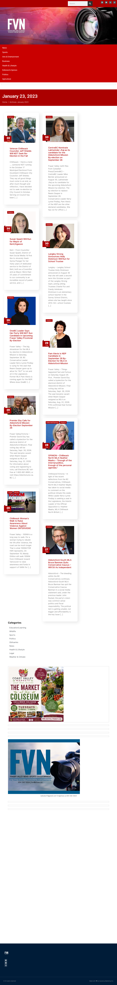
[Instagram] (110, 2)
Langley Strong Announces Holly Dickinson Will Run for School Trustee (59, 258)
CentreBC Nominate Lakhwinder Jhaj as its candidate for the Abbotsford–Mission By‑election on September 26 (59, 153)
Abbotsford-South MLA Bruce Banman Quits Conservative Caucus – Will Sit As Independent (60, 564)
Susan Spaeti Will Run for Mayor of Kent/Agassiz (20, 241)
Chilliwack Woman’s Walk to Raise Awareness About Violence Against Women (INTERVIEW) (20, 523)
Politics (5, 74)
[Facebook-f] (102, 2)
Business (6, 61)
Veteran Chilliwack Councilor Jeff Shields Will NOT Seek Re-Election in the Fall (20, 152)
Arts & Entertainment (10, 57)
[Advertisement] (91, 25)
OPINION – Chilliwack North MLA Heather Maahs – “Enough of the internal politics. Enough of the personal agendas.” (60, 461)
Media (16, 492)
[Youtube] (106, 2)
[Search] (90, 3)
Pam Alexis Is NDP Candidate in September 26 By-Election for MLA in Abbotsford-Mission (58, 358)
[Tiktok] (114, 2)
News (4, 48)
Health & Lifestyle (9, 66)
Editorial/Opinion (52, 422)
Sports (5, 52)
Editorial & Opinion (9, 70)
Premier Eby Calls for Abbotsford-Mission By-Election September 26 (21, 424)
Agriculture (6, 79)
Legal (10, 492)
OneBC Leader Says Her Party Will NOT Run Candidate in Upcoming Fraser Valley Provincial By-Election (21, 336)
